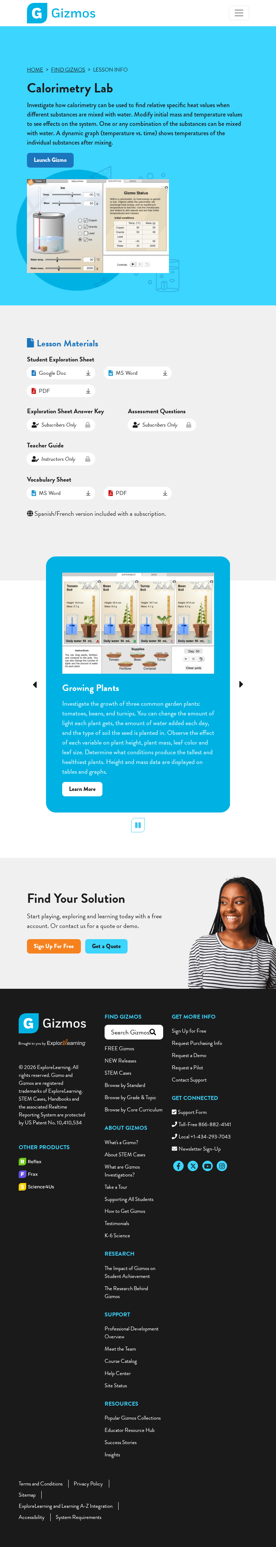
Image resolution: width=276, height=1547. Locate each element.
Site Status (116, 1385)
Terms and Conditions (41, 1484)
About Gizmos (126, 1128)
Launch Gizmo (50, 160)
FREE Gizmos (119, 1048)
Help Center (118, 1373)
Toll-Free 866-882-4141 (205, 1124)
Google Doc (52, 373)
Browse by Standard (125, 1085)
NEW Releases (120, 1061)
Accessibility (32, 1517)
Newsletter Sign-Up (200, 1149)
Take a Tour (116, 1187)
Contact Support (189, 1080)
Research (119, 1253)
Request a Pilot (187, 1067)
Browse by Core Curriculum (133, 1110)
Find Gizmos (123, 1016)
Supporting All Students (129, 1199)
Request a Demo (189, 1055)
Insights (112, 1455)
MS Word (127, 373)
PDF (44, 391)
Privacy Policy (88, 1484)
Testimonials (117, 1223)
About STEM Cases (125, 1155)
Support (117, 1314)
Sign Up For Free (54, 946)
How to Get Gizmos (125, 1211)
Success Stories (121, 1442)
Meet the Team (120, 1349)
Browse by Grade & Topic (130, 1097)
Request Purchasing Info (197, 1043)
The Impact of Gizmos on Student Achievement (130, 1272)
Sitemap (27, 1495)
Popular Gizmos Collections (133, 1418)
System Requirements (78, 1517)
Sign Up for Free (189, 1031)
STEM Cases (118, 1073)
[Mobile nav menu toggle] (239, 13)
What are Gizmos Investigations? (122, 1171)
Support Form (192, 1112)
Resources (121, 1403)
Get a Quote (106, 946)
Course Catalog (121, 1361)
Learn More (85, 790)
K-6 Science (117, 1235)
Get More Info (194, 1016)
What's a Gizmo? (121, 1142)
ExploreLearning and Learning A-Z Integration (65, 1506)
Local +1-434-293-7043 (205, 1137)
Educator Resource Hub (130, 1430)
